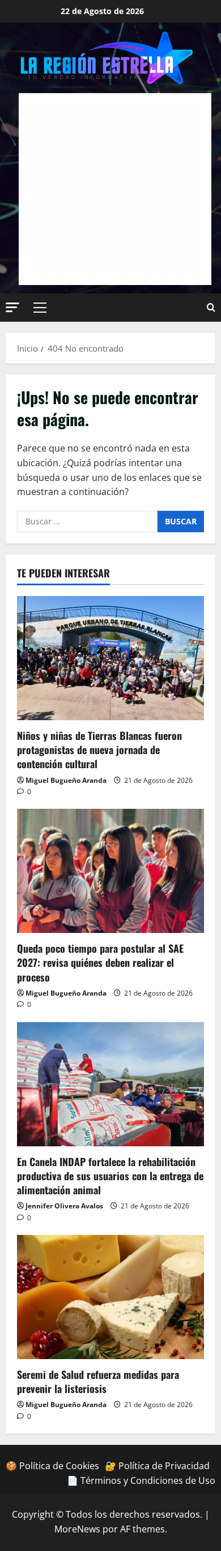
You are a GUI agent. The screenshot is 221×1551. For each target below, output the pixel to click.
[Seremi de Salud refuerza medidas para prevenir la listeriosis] (110, 1297)
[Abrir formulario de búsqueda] (211, 307)
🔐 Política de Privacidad (157, 1466)
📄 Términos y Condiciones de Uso (141, 1480)
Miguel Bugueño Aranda (66, 780)
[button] (12, 307)
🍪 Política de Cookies (52, 1466)
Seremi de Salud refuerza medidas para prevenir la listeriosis (98, 1381)
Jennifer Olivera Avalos (64, 1206)
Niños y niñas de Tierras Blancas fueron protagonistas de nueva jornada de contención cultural (99, 749)
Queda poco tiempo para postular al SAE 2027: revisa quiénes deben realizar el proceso (100, 962)
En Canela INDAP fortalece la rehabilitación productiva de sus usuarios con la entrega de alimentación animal (110, 1175)
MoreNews (77, 1529)
